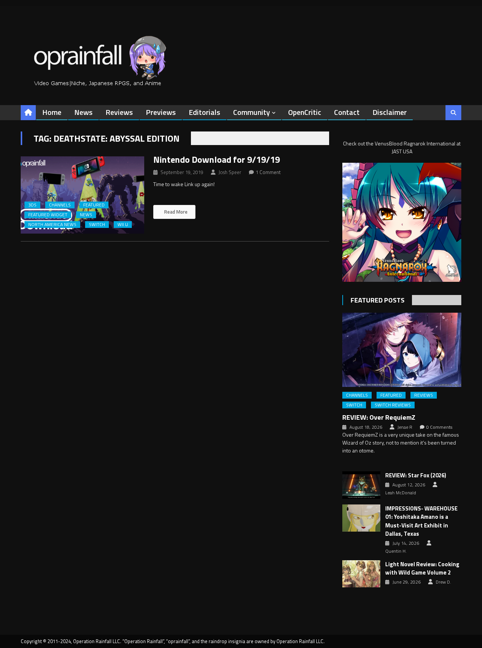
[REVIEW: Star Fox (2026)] (361, 484)
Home (51, 112)
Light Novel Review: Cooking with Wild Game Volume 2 (422, 568)
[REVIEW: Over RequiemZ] (401, 350)
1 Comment (268, 172)
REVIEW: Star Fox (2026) (415, 475)
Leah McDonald (400, 492)
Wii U (122, 224)
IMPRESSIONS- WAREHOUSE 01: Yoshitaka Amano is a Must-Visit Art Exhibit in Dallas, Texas (421, 521)
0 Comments (439, 427)
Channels (60, 205)
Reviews (119, 112)
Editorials (204, 112)
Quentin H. (396, 551)
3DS (32, 205)
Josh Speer (229, 172)
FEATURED (94, 205)
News (83, 112)
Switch (97, 224)
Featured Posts (377, 300)
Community (251, 112)
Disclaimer (389, 112)
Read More (175, 211)
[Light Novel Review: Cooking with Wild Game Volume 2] (361, 573)
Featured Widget (47, 214)
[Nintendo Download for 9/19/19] (82, 195)
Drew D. (443, 582)
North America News (52, 224)
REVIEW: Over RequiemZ (378, 417)
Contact (347, 112)
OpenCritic (304, 112)
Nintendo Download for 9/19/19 (216, 159)
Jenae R (404, 427)
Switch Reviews (393, 405)
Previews (161, 112)
